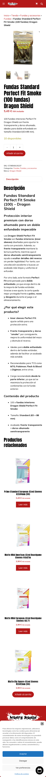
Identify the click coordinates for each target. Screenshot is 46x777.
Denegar (23, 761)
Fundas (7, 18)
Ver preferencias (23, 768)
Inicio (6, 15)
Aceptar (23, 754)
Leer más (23, 504)
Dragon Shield (15, 171)
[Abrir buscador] (41, 4)
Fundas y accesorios (30, 15)
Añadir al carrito (14, 153)
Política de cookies (22, 774)
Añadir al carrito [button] (23, 694)
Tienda (14, 15)
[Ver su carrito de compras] (36, 4)
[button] (42, 723)
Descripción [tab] (12, 179)
